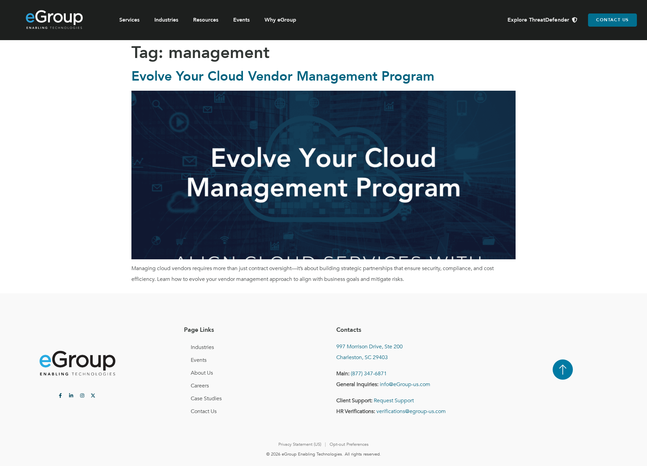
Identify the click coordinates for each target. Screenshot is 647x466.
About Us (202, 373)
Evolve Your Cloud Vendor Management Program (282, 76)
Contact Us (204, 411)
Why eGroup (280, 20)
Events (241, 20)
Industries (166, 20)
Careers (200, 385)
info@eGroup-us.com (405, 384)
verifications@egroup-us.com (411, 411)
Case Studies (206, 398)
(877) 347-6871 (369, 373)
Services (129, 20)
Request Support (394, 400)
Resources (205, 20)
